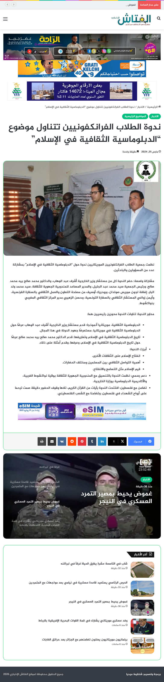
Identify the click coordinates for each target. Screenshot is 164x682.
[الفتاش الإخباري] (130, 19)
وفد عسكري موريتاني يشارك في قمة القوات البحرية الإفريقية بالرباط (82, 620)
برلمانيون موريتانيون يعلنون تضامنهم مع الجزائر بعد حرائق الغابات (84, 639)
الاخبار (140, 107)
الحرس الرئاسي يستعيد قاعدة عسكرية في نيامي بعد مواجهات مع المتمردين (78, 582)
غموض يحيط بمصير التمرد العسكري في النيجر (108, 5)
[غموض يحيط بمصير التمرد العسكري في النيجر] (142, 608)
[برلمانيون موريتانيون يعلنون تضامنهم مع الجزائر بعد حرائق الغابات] (142, 646)
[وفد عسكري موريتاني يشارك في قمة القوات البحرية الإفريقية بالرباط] (142, 627)
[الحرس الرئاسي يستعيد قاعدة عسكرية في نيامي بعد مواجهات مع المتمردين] (142, 589)
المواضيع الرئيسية (135, 116)
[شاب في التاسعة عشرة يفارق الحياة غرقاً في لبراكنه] (142, 570)
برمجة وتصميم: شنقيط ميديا (143, 674)
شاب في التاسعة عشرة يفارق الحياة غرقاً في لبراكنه (94, 563)
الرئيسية (152, 107)
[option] (82, 496)
